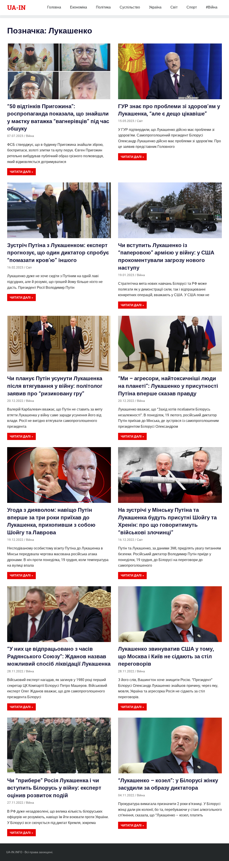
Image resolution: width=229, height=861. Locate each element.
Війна (30, 136)
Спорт (192, 7)
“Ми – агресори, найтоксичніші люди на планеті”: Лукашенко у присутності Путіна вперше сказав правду (168, 385)
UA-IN (16, 7)
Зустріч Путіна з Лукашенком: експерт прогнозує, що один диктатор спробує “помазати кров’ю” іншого (58, 252)
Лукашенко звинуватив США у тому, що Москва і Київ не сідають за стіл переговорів (166, 656)
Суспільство (130, 7)
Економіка (78, 7)
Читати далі (20, 171)
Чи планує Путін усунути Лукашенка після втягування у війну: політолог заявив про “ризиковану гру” (54, 385)
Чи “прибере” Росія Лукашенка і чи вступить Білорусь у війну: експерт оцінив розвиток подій (54, 788)
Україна (155, 7)
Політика (103, 7)
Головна (54, 7)
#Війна (211, 7)
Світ (174, 7)
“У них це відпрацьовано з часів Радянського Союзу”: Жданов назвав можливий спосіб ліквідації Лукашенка (58, 656)
